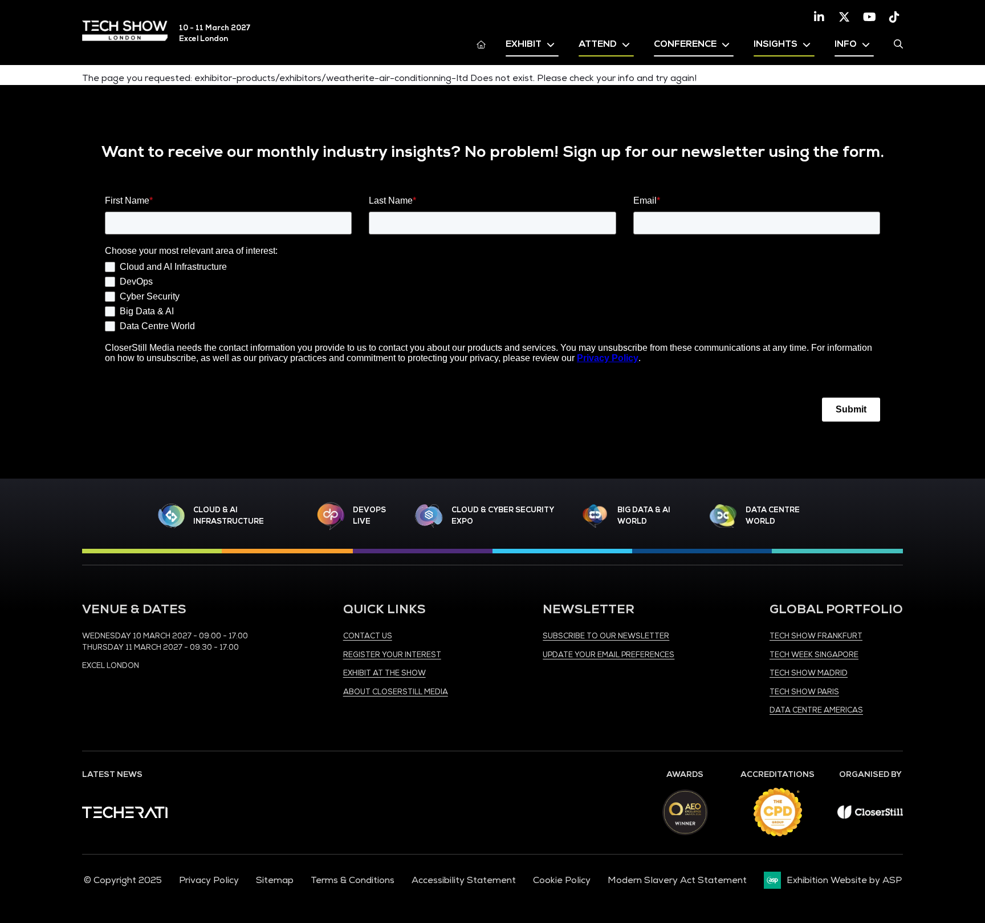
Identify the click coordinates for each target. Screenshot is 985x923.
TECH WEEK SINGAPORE (814, 654)
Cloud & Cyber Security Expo (502, 515)
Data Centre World (773, 515)
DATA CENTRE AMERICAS (816, 710)
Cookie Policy (562, 880)
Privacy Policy (209, 880)
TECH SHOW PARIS (804, 692)
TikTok (894, 17)
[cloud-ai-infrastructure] (171, 516)
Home (481, 43)
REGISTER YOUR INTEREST (392, 654)
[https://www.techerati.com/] (125, 815)
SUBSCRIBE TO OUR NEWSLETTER (606, 636)
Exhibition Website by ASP (844, 880)
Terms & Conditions (352, 880)
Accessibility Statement (464, 880)
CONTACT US (367, 636)
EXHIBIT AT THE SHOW (384, 673)
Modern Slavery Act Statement (677, 880)
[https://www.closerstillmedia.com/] (870, 815)
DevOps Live (369, 515)
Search (898, 43)
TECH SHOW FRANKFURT (816, 636)
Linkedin (819, 17)
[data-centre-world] (723, 516)
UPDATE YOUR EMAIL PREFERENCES (608, 654)
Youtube (869, 17)
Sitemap (275, 880)
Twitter (844, 17)
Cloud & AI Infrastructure (228, 515)
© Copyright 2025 (123, 880)
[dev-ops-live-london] (330, 516)
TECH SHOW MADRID (809, 673)
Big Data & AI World (643, 515)
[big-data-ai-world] (595, 516)
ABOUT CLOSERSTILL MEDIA (395, 692)
